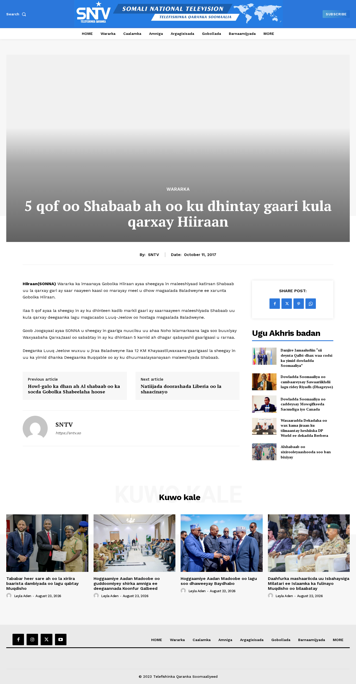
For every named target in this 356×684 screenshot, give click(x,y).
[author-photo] (9, 596)
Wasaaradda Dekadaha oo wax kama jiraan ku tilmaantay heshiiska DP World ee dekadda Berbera (304, 428)
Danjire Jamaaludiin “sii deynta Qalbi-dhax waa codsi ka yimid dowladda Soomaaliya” (306, 358)
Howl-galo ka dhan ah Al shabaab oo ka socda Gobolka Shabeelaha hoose (74, 389)
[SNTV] (35, 428)
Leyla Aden (22, 596)
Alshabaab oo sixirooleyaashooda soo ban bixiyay (306, 451)
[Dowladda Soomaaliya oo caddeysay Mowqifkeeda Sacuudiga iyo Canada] (264, 403)
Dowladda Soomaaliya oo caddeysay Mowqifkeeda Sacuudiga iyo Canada (303, 404)
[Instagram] (32, 639)
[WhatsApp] (310, 303)
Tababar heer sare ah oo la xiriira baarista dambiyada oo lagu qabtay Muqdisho (42, 583)
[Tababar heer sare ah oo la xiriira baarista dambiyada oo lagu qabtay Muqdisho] (47, 543)
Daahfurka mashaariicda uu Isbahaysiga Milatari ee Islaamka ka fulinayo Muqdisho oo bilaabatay (308, 583)
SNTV (153, 254)
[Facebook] (274, 303)
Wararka (178, 189)
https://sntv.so (68, 433)
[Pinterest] (298, 303)
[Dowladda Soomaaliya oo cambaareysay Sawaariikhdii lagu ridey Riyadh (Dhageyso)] (264, 381)
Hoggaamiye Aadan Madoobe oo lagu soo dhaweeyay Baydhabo (219, 581)
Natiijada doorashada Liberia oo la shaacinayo (181, 389)
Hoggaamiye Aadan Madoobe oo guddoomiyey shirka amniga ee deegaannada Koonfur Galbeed (127, 583)
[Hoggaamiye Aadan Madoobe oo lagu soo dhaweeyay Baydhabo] (222, 543)
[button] (17, 14)
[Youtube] (60, 639)
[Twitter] (286, 303)
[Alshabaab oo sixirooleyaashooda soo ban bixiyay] (264, 451)
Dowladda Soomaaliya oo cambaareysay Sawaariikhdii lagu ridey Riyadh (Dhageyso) (307, 381)
